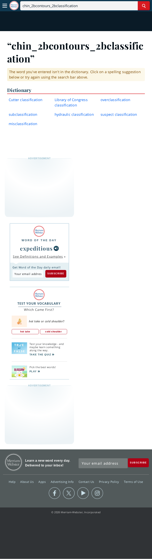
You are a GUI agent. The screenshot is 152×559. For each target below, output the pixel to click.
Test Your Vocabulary (39, 303)
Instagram (97, 493)
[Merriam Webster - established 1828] (14, 5)
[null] (56, 248)
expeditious (36, 248)
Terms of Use (133, 482)
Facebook (54, 493)
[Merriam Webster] (39, 231)
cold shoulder (53, 331)
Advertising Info (63, 482)
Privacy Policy (109, 482)
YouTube (83, 493)
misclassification (23, 123)
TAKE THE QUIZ (40, 354)
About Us (27, 482)
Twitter (69, 493)
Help (12, 482)
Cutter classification (25, 99)
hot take (25, 331)
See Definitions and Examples (38, 256)
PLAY (33, 371)
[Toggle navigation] (5, 6)
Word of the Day (39, 240)
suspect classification (119, 114)
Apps (42, 482)
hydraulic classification (74, 114)
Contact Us (87, 482)
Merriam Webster (13, 462)
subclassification (23, 114)
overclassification (115, 99)
